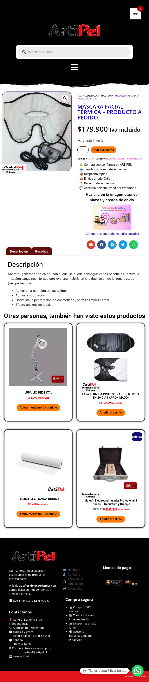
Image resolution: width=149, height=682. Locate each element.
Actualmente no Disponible (38, 407)
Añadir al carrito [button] (111, 412)
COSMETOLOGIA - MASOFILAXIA (98, 95)
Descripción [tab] (19, 251)
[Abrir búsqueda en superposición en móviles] (74, 52)
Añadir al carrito (103, 150)
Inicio (79, 95)
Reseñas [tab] (41, 251)
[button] (65, 98)
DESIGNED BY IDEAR (135, 676)
